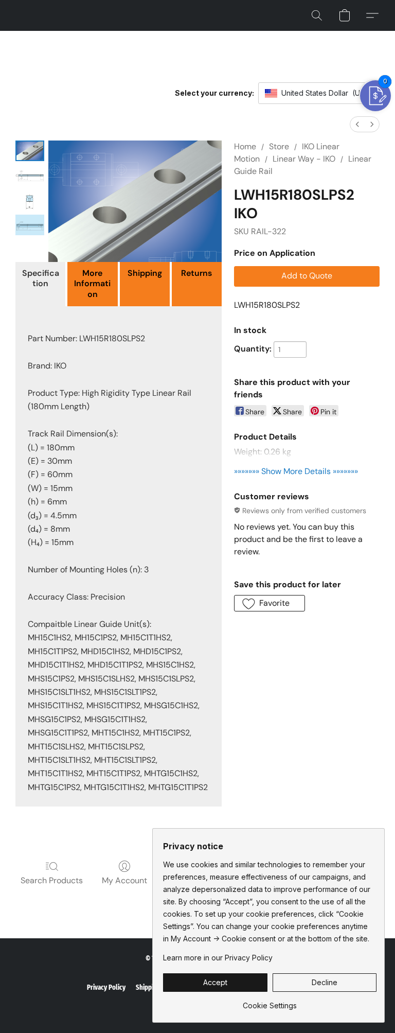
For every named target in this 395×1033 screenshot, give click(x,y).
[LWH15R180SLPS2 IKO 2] (29, 200)
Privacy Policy (106, 987)
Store (279, 146)
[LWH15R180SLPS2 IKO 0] (29, 151)
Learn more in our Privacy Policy (218, 957)
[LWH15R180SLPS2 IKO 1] (29, 175)
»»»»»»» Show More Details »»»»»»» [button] (296, 471)
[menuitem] (357, 124)
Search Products (52, 880)
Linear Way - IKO (304, 158)
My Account (124, 880)
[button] (317, 15)
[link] (269, 1002)
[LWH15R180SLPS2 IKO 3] (29, 225)
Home (245, 146)
